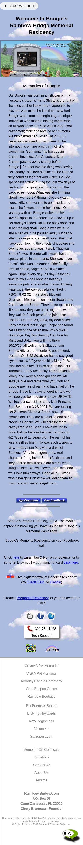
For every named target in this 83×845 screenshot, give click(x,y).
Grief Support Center (41, 689)
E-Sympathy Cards (41, 713)
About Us (41, 772)
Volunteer (41, 729)
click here (71, 562)
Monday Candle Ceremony (41, 681)
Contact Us (41, 765)
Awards (41, 780)
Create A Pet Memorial (42, 666)
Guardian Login (41, 736)
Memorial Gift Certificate (41, 749)
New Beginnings (41, 721)
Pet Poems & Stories (41, 706)
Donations (41, 757)
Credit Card (35, 582)
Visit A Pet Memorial (41, 673)
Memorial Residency (33, 598)
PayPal (55, 582)
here (16, 557)
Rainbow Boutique (41, 696)
